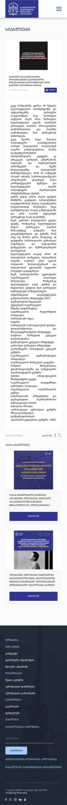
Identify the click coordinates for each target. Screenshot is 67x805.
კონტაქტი (11, 653)
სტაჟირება (13, 699)
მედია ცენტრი (14, 680)
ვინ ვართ (12, 646)
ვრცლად (33, 516)
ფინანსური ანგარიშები (19, 660)
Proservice (22, 793)
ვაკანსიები (12, 706)
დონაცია (12, 640)
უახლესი (12, 719)
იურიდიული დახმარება (20, 686)
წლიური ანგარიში (16, 666)
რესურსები (13, 673)
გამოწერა (16, 750)
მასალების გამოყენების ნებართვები (33, 767)
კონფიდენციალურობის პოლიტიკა (31, 759)
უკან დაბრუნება (14, 435)
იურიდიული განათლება (20, 693)
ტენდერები (12, 713)
